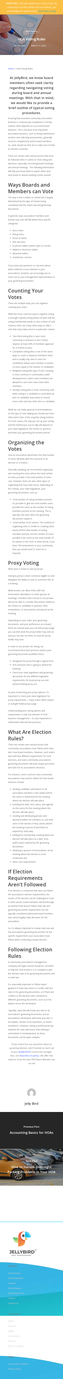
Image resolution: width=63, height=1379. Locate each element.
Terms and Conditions (18, 1363)
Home (11, 68)
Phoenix (12, 1341)
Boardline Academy (29, 1055)
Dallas (11, 1331)
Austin (11, 1321)
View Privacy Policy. (47, 11)
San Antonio (14, 1336)
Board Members (16, 1278)
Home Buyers (14, 1288)
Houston (12, 1326)
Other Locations (15, 1346)
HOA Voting (31, 31)
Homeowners (14, 1273)
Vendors (12, 1283)
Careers (11, 1298)
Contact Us (13, 1303)
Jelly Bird (21, 45)
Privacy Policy (14, 1369)
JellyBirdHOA (24, 1051)
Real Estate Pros (16, 1293)
